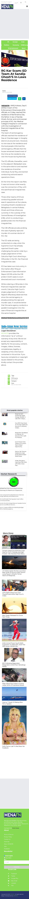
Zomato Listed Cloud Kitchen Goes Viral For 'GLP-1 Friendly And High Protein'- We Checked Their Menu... (13, 552)
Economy (16, 45)
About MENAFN (8, 844)
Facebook (14, 873)
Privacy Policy (8, 837)
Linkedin (13, 883)
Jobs (5, 846)
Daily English (9, 855)
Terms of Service (8, 834)
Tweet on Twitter (12, 98)
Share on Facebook (12, 96)
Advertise (6, 841)
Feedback (7, 848)
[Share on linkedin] (24, 98)
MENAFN (5, 106)
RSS (12, 885)
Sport (23, 48)
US (6, 42)
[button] (21, 2)
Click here (15, 828)
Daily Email (14, 880)
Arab (22, 42)
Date (4, 91)
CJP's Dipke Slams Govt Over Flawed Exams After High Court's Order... (13, 594)
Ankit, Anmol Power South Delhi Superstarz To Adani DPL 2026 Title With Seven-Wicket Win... (13, 644)
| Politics (6, 45)
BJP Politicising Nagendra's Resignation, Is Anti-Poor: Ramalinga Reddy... (13, 665)
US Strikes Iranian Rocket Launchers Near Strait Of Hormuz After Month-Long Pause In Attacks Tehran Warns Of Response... (14, 573)
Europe (15, 42)
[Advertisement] (14, 23)
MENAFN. (12, 894)
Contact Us (7, 839)
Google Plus (14, 878)
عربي (16, 2)
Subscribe (16, 867)
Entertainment (10, 48)
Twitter (13, 876)
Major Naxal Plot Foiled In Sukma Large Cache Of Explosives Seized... (13, 684)
